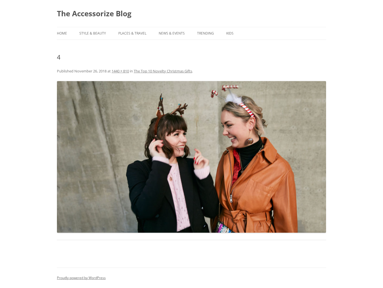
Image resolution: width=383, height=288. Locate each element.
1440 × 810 (120, 71)
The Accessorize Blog (94, 13)
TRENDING (205, 33)
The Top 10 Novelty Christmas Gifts (163, 71)
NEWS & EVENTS (172, 33)
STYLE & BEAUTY (92, 33)
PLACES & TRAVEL (132, 33)
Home (62, 33)
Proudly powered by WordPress (81, 277)
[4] (191, 157)
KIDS (230, 33)
